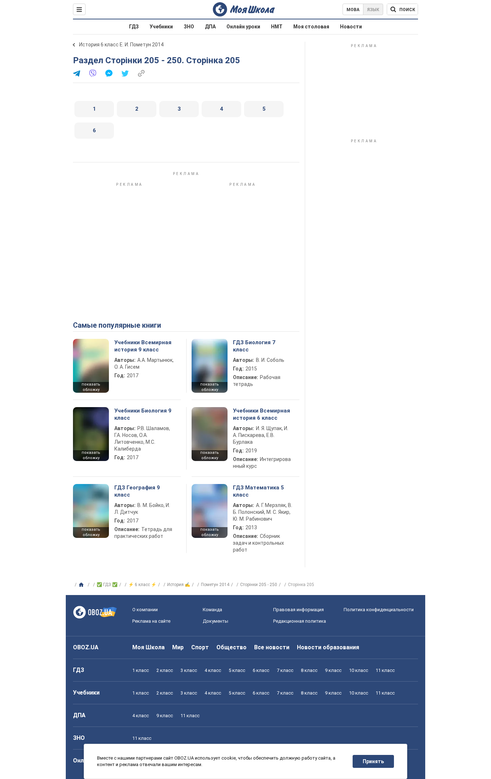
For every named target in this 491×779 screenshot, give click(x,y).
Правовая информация (298, 609)
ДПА (210, 26)
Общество (231, 647)
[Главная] (82, 585)
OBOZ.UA (85, 647)
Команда (212, 609)
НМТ (277, 26)
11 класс (385, 670)
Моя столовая (311, 26)
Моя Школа (148, 647)
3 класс (188, 670)
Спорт (200, 647)
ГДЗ (134, 26)
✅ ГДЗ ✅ (107, 584)
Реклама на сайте (151, 621)
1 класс (140, 670)
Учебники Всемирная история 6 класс (261, 414)
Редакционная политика (299, 621)
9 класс (333, 670)
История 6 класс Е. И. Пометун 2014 (121, 44)
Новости (351, 26)
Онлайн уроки (243, 26)
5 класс (237, 670)
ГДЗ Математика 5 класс (258, 491)
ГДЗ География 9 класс (137, 491)
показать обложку (91, 387)
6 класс (261, 670)
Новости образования (328, 647)
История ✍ (178, 584)
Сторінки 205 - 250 (258, 584)
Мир (178, 647)
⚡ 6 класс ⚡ (142, 584)
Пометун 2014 (215, 584)
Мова (353, 9)
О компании (145, 609)
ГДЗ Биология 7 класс (254, 346)
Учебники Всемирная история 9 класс (142, 346)
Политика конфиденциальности (379, 609)
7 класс (285, 670)
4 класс (213, 670)
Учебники (161, 26)
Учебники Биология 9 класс (142, 414)
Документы (215, 621)
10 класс (358, 670)
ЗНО (189, 26)
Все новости (271, 647)
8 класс (309, 670)
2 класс (164, 670)
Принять (373, 761)
